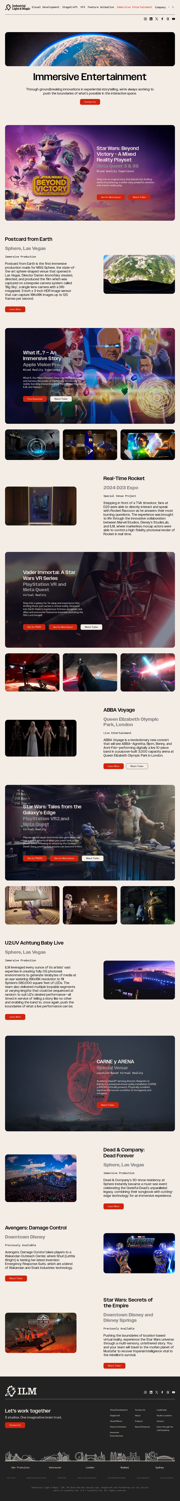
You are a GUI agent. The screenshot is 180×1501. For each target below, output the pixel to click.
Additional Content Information (36, 1478)
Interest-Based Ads (143, 1478)
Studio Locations (164, 1415)
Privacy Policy (62, 1478)
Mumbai (125, 1467)
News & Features (142, 1427)
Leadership (161, 1410)
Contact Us (90, 101)
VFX (82, 7)
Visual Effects (116, 1421)
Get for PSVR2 (34, 858)
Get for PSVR (34, 627)
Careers (160, 1421)
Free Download (34, 398)
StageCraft (70, 7)
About (137, 1415)
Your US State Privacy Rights (117, 1478)
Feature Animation (101, 7)
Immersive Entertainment (134, 7)
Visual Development (45, 7)
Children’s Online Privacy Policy (86, 1478)
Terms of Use (11, 1478)
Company (160, 7)
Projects (139, 1421)
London (90, 1467)
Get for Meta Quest (111, 197)
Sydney (159, 1467)
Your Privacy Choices (166, 1478)
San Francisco (20, 1467)
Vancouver (55, 1467)
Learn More (15, 309)
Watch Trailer (139, 197)
